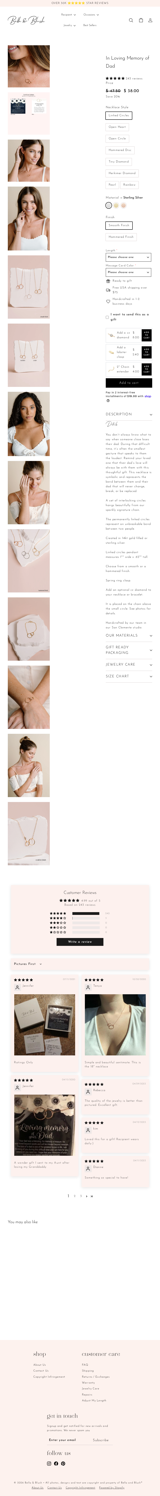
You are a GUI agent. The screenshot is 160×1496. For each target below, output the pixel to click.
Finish (110, 217)
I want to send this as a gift (130, 317)
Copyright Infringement (49, 1376)
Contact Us (41, 1370)
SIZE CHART (117, 676)
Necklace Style (117, 107)
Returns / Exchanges (96, 1376)
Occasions (90, 14)
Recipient (67, 14)
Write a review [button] (80, 942)
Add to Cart (147, 335)
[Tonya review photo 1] (115, 1025)
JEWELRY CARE (120, 665)
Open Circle (117, 138)
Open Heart (117, 127)
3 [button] (81, 1196)
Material (124, 197)
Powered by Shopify (111, 1487)
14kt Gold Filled (116, 205)
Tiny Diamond (119, 161)
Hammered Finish (121, 237)
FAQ (85, 1365)
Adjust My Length (94, 1400)
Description (119, 414)
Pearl (112, 184)
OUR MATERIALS (122, 636)
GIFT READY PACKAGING (117, 650)
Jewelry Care (91, 1388)
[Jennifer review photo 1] (44, 1025)
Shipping (88, 1370)
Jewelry (68, 25)
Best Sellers (89, 25)
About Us (39, 1365)
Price (109, 83)
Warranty (88, 1382)
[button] (116, 78)
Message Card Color (120, 265)
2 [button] (75, 1196)
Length (110, 250)
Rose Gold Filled (123, 205)
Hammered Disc (120, 150)
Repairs (87, 1394)
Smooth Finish (119, 225)
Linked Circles (119, 115)
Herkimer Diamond (122, 173)
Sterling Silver (109, 205)
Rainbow (129, 184)
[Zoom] (29, 66)
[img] (23, 980)
